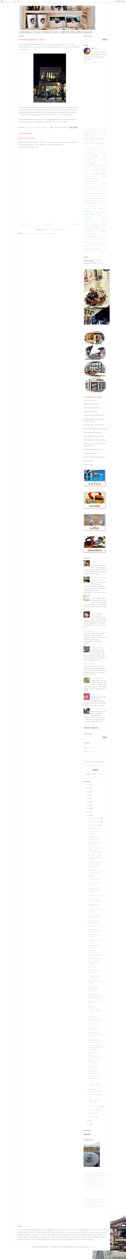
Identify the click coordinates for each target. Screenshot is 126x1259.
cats (100, 150)
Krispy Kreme (93, 958)
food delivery (96, 169)
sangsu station (93, 238)
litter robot (95, 212)
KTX (85, 205)
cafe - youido (102, 148)
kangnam (90, 200)
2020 (88, 788)
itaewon (95, 195)
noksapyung (88, 219)
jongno (95, 198)
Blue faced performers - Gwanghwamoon (95, 953)
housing (97, 188)
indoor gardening (101, 193)
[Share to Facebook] (75, 127)
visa (102, 249)
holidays (97, 186)
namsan (104, 217)
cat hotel (95, 150)
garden (86, 171)
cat (91, 150)
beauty (104, 132)
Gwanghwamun (89, 181)
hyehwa (86, 191)
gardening (94, 171)
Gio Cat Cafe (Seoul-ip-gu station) (93, 988)
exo (85, 166)
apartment (103, 129)
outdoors (87, 221)
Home (50, 224)
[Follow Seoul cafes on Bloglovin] (91, 728)
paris (93, 221)
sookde (98, 246)
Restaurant (87, 226)
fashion (96, 166)
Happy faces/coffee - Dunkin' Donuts (94, 877)
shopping (87, 246)
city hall (100, 153)
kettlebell (96, 200)
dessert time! (93, 1024)
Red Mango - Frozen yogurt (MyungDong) (94, 1018)
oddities (104, 219)
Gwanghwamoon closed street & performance (94, 864)
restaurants (76, 32)
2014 (88, 808)
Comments (90, 751)
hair (106, 181)
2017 (87, 798)
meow (95, 49)
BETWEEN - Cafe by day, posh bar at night (95, 857)
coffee (94, 155)
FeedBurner (100, 774)
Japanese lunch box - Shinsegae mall (95, 1034)
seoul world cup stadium (99, 241)
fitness (86, 169)
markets (98, 214)
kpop (105, 203)
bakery (86, 132)
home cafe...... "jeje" (97, 596)
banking (98, 132)
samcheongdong (31, 127)
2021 (88, 784)
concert (104, 156)
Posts (88, 747)
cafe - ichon (96, 140)
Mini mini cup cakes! (95, 926)
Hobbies (86, 186)
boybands (93, 135)
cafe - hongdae (97, 138)
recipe (104, 224)
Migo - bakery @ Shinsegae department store (95, 850)
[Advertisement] (50, 205)
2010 (88, 1124)
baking (64, 32)
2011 (87, 1121)
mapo (92, 214)
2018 (88, 795)
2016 (88, 802)
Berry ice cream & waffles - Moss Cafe (94, 890)
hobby (91, 186)
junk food (102, 198)
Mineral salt (92, 967)
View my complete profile (93, 62)
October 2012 (93, 825)
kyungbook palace (96, 205)
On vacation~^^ (93, 828)
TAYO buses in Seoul (99, 709)
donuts (86, 164)
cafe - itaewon (97, 143)
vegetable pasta (97, 678)
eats (55, 32)
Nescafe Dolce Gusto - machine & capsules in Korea (95, 996)
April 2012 (91, 1113)
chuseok (94, 153)
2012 (88, 815)
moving (105, 214)
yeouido (96, 251)
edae (96, 164)
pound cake (95, 694)
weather (91, 251)
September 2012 (94, 1106)
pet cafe (104, 221)
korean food (89, 203)
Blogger (91, 1247)
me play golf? (88, 631)
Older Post (75, 224)
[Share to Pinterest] (76, 127)
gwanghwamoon (91, 179)
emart (100, 164)
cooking (87, 161)
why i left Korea (96, 647)
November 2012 (94, 822)
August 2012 (93, 1109)
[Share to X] (73, 127)
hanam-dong (88, 183)
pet (100, 221)
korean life (99, 203)
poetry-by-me (95, 224)
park (96, 221)
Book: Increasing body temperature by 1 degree (95, 1047)
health (105, 183)
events (105, 164)
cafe (37, 32)
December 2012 (94, 818)
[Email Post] (51, 127)
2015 (88, 805)
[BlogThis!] (71, 127)
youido (102, 251)
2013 (88, 812)
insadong (87, 195)
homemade (103, 186)
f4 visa (90, 166)
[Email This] (70, 127)
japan (90, 198)
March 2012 (92, 1116)
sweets (46, 32)
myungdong (88, 217)
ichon (91, 191)
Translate (100, 263)
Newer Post (24, 224)
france (104, 169)
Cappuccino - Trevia (95, 895)
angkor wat (95, 129)
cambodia (87, 150)
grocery (104, 176)
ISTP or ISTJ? (89, 663)
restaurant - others (99, 229)
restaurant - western (95, 231)
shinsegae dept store (98, 243)
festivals (104, 166)
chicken (104, 150)
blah (86, 134)
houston (104, 188)
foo (90, 169)
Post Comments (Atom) (55, 229)
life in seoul (26, 32)
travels (88, 32)
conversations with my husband (95, 158)
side (93, 246)
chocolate (87, 153)
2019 (88, 791)
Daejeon (104, 161)
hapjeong (97, 183)
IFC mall (98, 191)
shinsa (86, 243)
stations (104, 246)
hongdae (88, 188)
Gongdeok (96, 174)
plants (86, 224)
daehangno (95, 161)
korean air (103, 200)
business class (102, 135)
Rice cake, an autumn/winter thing (94, 1078)
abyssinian (87, 129)
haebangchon (99, 181)
